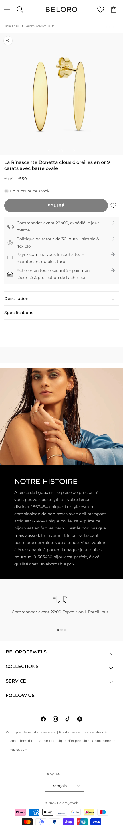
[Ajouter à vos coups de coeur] (113, 205)
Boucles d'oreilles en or (39, 25)
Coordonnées (103, 741)
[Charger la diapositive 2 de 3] (61, 630)
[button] (7, 9)
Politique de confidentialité (83, 732)
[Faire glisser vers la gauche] (49, 150)
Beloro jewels (67, 803)
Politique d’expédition (70, 741)
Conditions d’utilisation (28, 741)
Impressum (18, 749)
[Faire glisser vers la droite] (74, 150)
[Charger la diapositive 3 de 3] (65, 630)
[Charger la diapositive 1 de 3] (58, 630)
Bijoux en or (11, 25)
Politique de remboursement (31, 732)
